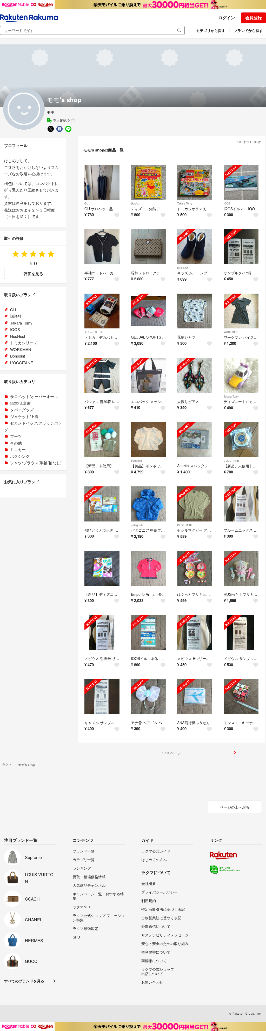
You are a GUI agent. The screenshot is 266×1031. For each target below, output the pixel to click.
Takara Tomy (184, 203)
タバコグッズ (22, 409)
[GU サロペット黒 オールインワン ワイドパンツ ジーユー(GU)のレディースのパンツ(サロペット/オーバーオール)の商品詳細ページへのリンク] (101, 182)
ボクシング (20, 456)
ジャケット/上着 (24, 416)
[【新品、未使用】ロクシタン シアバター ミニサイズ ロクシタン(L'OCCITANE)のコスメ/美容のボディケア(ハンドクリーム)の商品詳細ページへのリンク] (241, 439)
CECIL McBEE (186, 525)
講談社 (135, 203)
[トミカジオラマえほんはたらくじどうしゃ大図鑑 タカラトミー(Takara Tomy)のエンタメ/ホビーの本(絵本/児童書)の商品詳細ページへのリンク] (194, 182)
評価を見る (33, 273)
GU (86, 203)
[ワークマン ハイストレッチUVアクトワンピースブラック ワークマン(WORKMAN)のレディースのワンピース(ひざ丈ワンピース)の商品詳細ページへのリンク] (241, 311)
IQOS (227, 203)
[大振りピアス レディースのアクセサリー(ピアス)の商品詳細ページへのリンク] (194, 375)
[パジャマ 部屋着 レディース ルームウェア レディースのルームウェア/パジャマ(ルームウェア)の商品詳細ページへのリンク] (101, 375)
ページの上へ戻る (234, 807)
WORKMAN (230, 332)
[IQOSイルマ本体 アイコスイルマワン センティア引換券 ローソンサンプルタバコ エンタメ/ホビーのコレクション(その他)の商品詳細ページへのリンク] (148, 632)
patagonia (137, 525)
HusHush (182, 268)
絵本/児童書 (20, 403)
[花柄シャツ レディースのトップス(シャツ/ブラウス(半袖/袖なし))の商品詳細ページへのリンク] (194, 311)
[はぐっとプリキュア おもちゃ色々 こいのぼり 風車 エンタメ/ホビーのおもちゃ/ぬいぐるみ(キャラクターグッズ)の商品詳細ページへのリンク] (194, 568)
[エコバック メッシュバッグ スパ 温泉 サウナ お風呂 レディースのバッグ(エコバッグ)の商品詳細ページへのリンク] (148, 375)
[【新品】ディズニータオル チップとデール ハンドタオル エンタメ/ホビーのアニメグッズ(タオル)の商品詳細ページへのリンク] (101, 568)
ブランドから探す (248, 30)
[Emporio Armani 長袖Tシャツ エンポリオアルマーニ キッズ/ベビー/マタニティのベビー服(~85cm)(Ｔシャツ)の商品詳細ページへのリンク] (148, 568)
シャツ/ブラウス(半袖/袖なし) (36, 462)
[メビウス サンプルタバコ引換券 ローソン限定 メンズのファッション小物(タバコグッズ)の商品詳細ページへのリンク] (241, 632)
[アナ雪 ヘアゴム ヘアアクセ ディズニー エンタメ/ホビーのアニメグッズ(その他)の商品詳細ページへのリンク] (148, 696)
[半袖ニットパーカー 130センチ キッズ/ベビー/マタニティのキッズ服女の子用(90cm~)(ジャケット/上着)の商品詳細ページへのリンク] (101, 246)
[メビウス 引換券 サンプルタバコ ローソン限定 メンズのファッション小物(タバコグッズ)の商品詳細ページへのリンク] (101, 632)
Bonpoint (136, 460)
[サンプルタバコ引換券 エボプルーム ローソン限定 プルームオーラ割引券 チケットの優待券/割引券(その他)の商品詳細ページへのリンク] (241, 246)
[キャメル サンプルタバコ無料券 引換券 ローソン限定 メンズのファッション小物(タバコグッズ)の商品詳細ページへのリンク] (101, 696)
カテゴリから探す (210, 30)
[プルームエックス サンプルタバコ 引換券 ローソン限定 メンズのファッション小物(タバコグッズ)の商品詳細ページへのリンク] (241, 503)
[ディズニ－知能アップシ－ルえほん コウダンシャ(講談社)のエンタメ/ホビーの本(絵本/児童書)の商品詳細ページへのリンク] (148, 182)
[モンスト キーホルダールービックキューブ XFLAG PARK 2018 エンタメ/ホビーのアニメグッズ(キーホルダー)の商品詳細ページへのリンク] (241, 696)
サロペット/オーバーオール (34, 396)
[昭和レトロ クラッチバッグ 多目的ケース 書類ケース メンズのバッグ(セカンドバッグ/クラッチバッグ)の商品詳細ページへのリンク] (148, 246)
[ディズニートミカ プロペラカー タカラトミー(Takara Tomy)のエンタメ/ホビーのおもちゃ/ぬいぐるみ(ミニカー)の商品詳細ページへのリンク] (241, 375)
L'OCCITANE (231, 460)
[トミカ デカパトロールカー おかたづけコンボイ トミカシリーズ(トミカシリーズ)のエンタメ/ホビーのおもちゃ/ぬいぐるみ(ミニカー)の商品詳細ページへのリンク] (101, 311)
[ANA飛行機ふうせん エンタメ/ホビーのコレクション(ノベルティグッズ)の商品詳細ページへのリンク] (194, 696)
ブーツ (16, 436)
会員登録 (253, 18)
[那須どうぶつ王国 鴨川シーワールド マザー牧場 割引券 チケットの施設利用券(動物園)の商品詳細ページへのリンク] (101, 503)
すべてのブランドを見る (24, 980)
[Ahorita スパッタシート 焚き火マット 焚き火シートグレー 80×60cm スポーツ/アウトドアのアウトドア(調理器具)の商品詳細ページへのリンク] (194, 439)
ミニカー (18, 449)
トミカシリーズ (93, 332)
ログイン (226, 18)
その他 (16, 443)
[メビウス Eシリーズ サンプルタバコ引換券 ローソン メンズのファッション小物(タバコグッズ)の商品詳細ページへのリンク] (194, 632)
